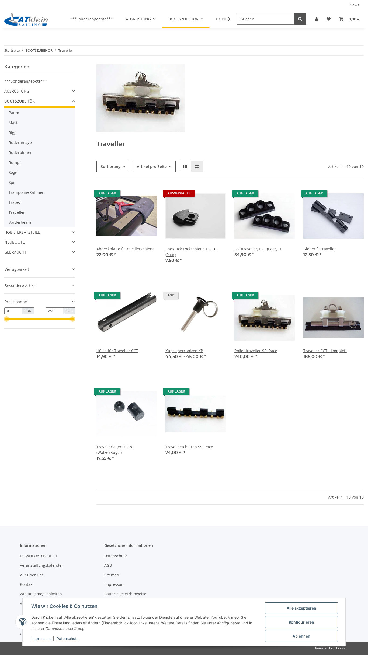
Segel (13, 172)
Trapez (15, 202)
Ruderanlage (20, 142)
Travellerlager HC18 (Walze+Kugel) (114, 449)
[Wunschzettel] (328, 19)
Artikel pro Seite (152, 166)
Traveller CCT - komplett (325, 350)
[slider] (6, 319)
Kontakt (27, 584)
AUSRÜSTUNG (16, 91)
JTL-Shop (340, 648)
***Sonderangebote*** (25, 81)
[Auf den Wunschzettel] (148, 195)
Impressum (114, 584)
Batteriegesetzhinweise (125, 593)
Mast (13, 122)
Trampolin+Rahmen (26, 192)
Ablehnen (301, 636)
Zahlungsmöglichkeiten (41, 593)
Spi (11, 182)
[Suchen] (300, 19)
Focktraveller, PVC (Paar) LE (258, 248)
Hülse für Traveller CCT (117, 350)
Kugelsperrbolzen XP (184, 350)
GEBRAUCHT (15, 252)
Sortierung (110, 166)
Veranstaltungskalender (41, 565)
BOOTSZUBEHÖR (19, 101)
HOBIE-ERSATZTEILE (22, 232)
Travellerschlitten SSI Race (189, 446)
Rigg (12, 132)
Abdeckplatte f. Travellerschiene (125, 248)
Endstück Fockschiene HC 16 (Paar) (190, 251)
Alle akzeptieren (301, 608)
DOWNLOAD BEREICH (39, 555)
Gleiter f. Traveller (319, 248)
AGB (108, 565)
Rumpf (15, 162)
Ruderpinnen (21, 152)
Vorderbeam (20, 222)
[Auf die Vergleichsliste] (134, 195)
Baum (14, 112)
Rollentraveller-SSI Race (255, 350)
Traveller (17, 212)
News (354, 5)
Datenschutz (115, 555)
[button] (316, 19)
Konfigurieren (301, 622)
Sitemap (111, 574)
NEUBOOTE (14, 242)
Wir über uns (32, 574)
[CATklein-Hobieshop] (27, 19)
